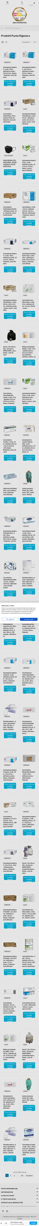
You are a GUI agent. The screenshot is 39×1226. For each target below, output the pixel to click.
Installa (33, 1223)
